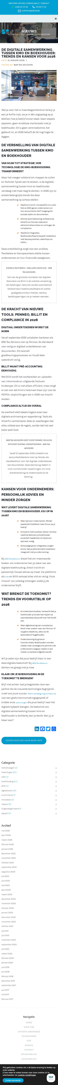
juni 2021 (5, 935)
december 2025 (8, 853)
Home (29, 1022)
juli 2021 (5, 931)
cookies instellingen (27, 1075)
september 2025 (9, 867)
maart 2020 (6, 953)
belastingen (6, 772)
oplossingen (21, 702)
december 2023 (8, 899)
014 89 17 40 (41, 7)
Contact (29, 1050)
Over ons (29, 1027)
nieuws (4, 804)
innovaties (6, 800)
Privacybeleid (29, 1054)
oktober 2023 (7, 908)
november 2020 (8, 940)
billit (3, 777)
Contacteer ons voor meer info (24, 740)
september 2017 (8, 985)
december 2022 (8, 917)
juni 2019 (5, 967)
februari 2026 (7, 844)
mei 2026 (5, 831)
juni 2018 (5, 972)
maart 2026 (6, 840)
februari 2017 (7, 999)
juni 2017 (5, 990)
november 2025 (8, 858)
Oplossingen (29, 1036)
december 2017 (8, 981)
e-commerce (7, 795)
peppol (4, 813)
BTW (3, 786)
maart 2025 (6, 894)
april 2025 (6, 890)
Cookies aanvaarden (13, 1080)
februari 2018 (7, 976)
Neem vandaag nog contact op (42, 693)
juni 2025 (5, 881)
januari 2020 (7, 962)
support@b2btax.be (31, 11)
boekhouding (7, 781)
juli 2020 (5, 949)
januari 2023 (7, 912)
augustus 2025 (8, 872)
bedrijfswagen (7, 768)
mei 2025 (5, 885)
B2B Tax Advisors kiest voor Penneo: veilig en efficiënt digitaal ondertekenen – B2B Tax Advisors (29, 444)
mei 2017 (5, 994)
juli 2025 (5, 876)
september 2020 (9, 944)
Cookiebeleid (29, 1059)
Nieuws (29, 1045)
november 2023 (8, 903)
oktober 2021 (7, 926)
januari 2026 (7, 849)
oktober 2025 (7, 862)
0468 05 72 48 (21, 7)
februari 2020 (7, 958)
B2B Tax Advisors (23, 65)
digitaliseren (7, 790)
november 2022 (8, 922)
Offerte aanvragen (29, 1032)
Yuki (7, 577)
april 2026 (6, 835)
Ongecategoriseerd (10, 809)
